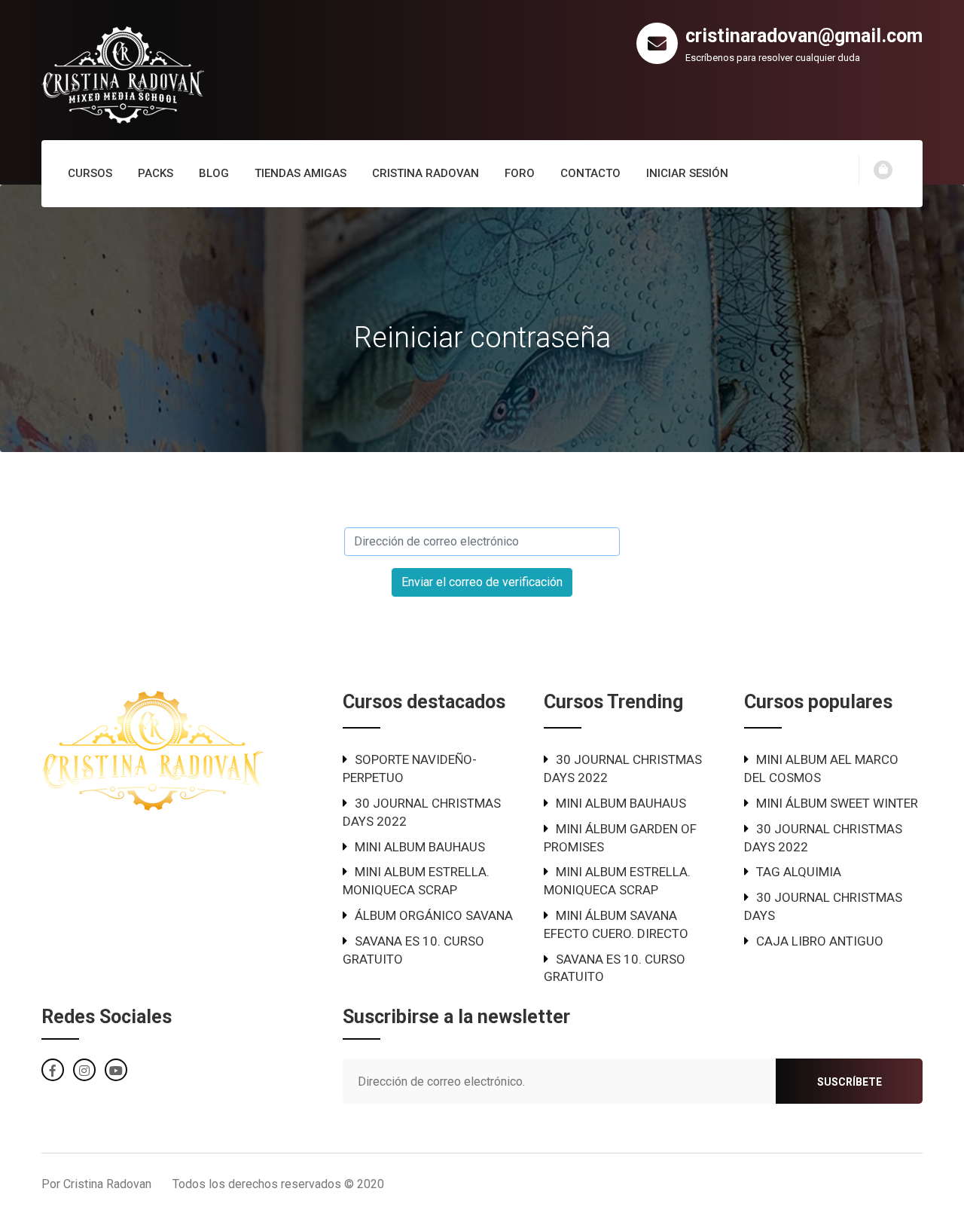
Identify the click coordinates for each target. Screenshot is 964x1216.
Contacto (590, 173)
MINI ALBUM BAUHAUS (420, 846)
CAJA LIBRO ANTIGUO (819, 941)
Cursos (90, 173)
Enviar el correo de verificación (482, 582)
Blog (214, 173)
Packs (155, 173)
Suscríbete (849, 1082)
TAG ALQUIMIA (798, 871)
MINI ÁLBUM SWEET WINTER (837, 803)
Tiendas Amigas (300, 173)
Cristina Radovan (425, 173)
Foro (520, 173)
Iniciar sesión (687, 173)
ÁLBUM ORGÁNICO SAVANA (434, 915)
